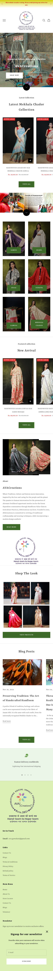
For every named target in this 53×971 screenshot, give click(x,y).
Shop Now (14, 75)
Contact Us (7, 853)
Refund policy (8, 871)
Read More (11, 527)
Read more (7, 721)
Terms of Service (9, 875)
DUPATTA (39, 288)
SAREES (14, 250)
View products (26, 635)
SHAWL (39, 250)
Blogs (5, 857)
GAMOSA (13, 325)
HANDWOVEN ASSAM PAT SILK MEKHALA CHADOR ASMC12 (18, 169)
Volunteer (6, 912)
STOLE (13, 288)
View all (26, 184)
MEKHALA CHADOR (39, 324)
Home (5, 890)
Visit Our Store (36, 75)
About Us (6, 894)
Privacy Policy (8, 866)
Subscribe (26, 961)
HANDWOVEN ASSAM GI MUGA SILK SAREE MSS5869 (18, 410)
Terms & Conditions (10, 862)
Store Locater (8, 899)
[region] (26, 60)
